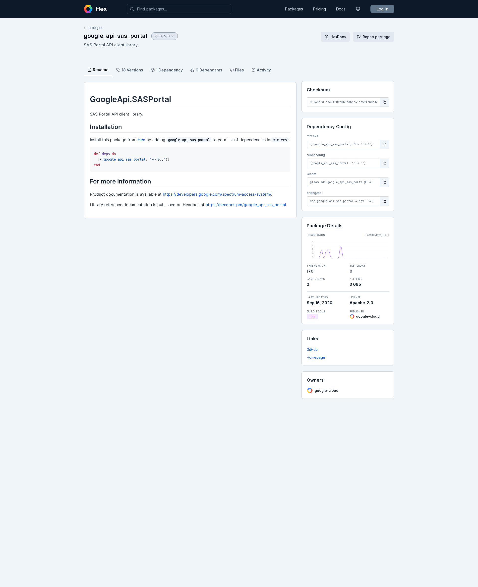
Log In (382, 8)
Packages (294, 8)
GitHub (312, 349)
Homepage (316, 357)
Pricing (319, 8)
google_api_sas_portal (115, 35)
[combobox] (179, 9)
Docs (341, 8)
